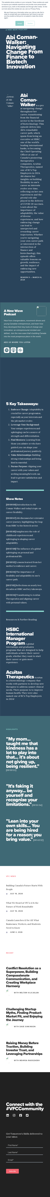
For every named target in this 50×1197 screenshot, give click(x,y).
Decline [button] (30, 23)
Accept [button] (19, 23)
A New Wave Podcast (17, 29)
